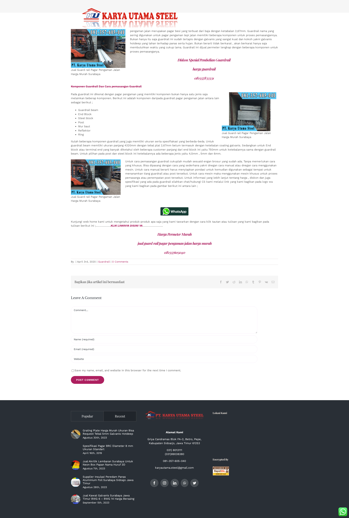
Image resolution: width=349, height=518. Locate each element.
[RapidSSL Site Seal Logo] (221, 468)
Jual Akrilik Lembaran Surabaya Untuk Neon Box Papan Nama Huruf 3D (108, 463)
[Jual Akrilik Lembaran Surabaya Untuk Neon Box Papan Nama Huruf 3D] (75, 465)
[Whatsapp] (184, 483)
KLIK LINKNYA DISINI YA (127, 225)
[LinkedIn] (175, 483)
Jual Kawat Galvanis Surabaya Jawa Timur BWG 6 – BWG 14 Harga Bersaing (108, 497)
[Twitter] (194, 483)
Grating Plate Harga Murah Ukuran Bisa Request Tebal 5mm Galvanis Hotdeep (108, 432)
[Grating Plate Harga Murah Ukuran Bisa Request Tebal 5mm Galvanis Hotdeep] (75, 434)
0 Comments (120, 261)
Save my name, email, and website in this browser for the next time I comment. (128, 370)
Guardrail (104, 261)
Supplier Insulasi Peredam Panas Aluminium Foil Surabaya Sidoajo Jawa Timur (108, 480)
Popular (87, 416)
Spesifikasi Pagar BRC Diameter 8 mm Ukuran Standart (108, 447)
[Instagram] (165, 483)
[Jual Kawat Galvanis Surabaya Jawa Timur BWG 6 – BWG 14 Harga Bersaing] (75, 499)
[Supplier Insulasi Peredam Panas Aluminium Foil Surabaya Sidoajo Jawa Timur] (75, 482)
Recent (120, 416)
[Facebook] (154, 483)
